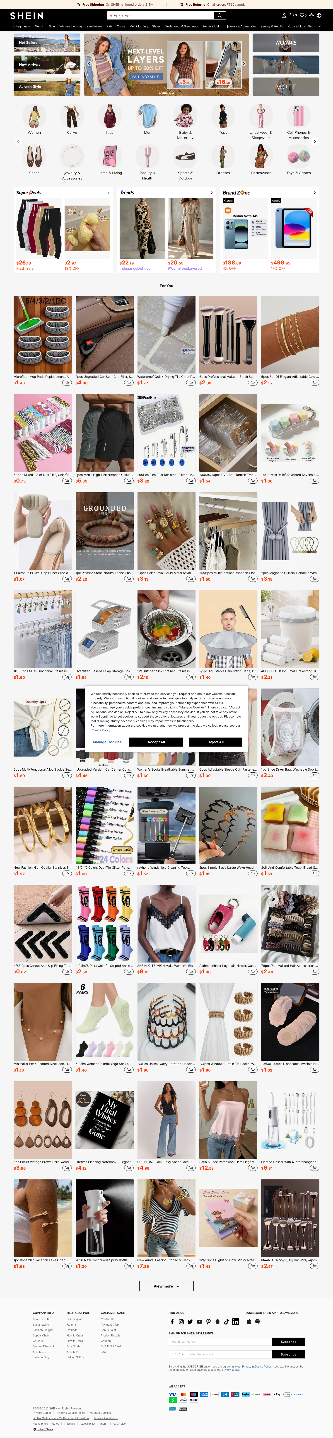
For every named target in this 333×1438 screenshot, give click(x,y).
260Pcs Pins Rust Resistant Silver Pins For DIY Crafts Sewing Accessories (166, 475)
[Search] (220, 15)
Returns (72, 1324)
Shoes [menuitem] (156, 26)
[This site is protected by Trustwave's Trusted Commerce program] (172, 1408)
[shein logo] (26, 15)
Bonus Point (108, 1330)
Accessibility (87, 1423)
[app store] (249, 1323)
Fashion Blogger (43, 1330)
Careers (38, 1341)
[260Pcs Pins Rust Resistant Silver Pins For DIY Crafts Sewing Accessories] (166, 433)
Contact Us (107, 1319)
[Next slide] (243, 63)
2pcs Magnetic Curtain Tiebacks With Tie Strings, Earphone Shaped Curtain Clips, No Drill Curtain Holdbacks (290, 573)
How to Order (75, 1335)
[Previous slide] (89, 63)
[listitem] (43, 341)
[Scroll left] (314, 26)
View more (164, 1286)
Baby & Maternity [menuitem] (300, 26)
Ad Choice (119, 1423)
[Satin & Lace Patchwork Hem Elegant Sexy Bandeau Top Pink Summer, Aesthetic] (228, 1120)
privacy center (230, 1369)
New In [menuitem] (39, 26)
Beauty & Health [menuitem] (272, 26)
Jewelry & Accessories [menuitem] (241, 26)
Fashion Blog (41, 1357)
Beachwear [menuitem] (94, 26)
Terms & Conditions (106, 1418)
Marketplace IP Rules (46, 1423)
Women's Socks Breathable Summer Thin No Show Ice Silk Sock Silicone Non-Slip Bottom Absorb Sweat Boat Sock (166, 769)
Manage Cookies (100, 1412)
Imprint (104, 1423)
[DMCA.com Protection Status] (183, 1408)
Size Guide (73, 1346)
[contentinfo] (237, 1397)
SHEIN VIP (73, 1351)
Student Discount (43, 1346)
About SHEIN (41, 1319)
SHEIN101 (39, 1351)
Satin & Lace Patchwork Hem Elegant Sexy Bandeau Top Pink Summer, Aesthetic (228, 1162)
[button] (311, 15)
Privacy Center (42, 1412)
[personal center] (284, 15)
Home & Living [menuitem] (212, 26)
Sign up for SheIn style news (191, 1333)
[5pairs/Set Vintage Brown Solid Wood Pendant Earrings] (43, 1120)
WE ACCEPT (177, 1386)
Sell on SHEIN (75, 1357)
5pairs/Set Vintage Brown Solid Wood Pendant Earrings (43, 1162)
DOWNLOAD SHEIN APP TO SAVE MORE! (272, 1313)
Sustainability (41, 1324)
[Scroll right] (319, 26)
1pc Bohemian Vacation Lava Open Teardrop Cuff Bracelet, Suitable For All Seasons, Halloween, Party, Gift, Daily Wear (43, 1260)
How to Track (75, 1341)
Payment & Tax (110, 1324)
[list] (205, 1321)
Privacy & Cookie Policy (256, 1366)
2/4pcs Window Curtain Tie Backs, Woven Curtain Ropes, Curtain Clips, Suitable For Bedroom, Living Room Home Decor (228, 1064)
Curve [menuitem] (121, 26)
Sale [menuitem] (52, 26)
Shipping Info (75, 1319)
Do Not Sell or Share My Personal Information (61, 1418)
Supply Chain (41, 1335)
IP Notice (69, 1423)
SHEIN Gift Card (111, 1346)
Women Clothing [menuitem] (70, 26)
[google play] (257, 1323)
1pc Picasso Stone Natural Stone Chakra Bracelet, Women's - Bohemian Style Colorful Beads (104, 573)
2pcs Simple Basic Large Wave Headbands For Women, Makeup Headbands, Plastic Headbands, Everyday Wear (228, 867)
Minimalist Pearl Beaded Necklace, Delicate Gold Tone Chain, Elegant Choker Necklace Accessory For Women (43, 1064)
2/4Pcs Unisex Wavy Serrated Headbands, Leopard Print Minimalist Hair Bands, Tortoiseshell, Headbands (166, 1064)
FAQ (103, 1351)
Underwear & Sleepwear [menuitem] (181, 26)
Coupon (106, 1341)
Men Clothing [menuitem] (139, 26)
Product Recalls (110, 1335)
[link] (83, 4)
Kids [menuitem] (109, 26)
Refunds (72, 1330)
